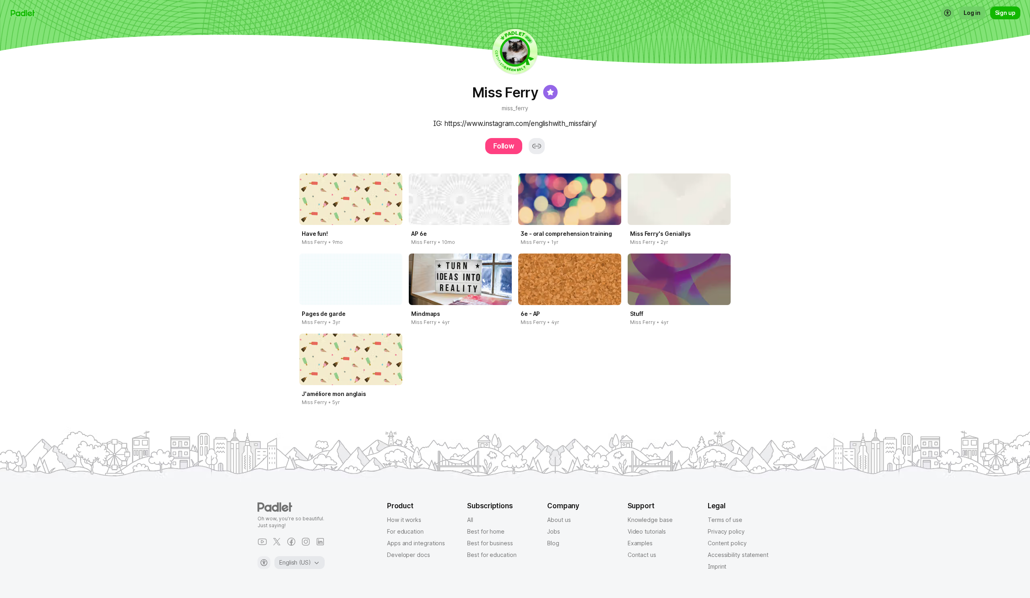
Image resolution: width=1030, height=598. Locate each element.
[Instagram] (306, 541)
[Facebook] (291, 541)
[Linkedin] (320, 541)
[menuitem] (947, 12)
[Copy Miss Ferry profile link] (537, 146)
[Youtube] (262, 541)
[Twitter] (277, 541)
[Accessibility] (264, 562)
